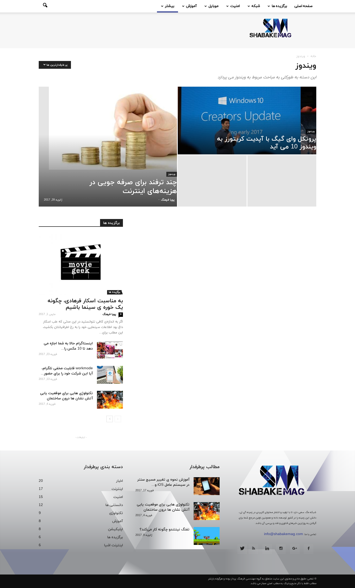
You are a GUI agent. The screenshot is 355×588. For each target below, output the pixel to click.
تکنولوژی (116, 513)
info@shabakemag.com (283, 534)
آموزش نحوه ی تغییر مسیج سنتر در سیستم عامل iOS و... (163, 482)
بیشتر (169, 6)
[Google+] (295, 549)
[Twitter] (242, 549)
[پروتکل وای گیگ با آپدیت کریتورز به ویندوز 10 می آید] (247, 120)
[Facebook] (308, 549)
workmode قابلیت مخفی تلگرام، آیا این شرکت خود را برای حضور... (67, 371)
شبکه (256, 6)
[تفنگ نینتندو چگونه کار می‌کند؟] (207, 536)
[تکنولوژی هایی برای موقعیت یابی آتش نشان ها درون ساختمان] (110, 400)
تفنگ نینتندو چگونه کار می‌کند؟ (164, 529)
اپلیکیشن (115, 529)
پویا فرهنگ (167, 200)
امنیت (235, 6)
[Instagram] (281, 549)
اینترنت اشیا (113, 545)
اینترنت (117, 489)
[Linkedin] (267, 549)
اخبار (119, 480)
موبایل (213, 6)
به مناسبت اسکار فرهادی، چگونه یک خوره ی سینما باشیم (85, 304)
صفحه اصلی (303, 6)
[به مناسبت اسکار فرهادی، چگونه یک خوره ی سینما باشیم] (81, 264)
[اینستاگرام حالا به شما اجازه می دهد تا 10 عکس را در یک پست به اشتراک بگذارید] (110, 350)
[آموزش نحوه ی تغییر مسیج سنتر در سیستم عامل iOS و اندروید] (207, 486)
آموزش (191, 6)
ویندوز (171, 174)
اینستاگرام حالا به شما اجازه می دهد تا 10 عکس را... (68, 346)
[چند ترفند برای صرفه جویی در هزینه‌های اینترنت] (108, 128)
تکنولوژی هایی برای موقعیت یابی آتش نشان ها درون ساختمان (66, 396)
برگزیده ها (279, 6)
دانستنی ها (114, 505)
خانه (313, 56)
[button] (45, 6)
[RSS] (253, 549)
